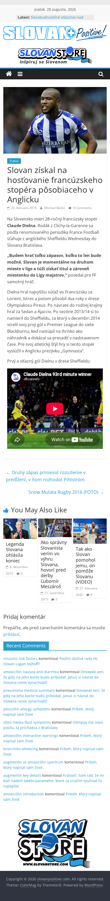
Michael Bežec (55, 208)
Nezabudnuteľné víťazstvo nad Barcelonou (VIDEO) (57, 20)
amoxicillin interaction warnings (30, 735)
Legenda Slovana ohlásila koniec (15, 552)
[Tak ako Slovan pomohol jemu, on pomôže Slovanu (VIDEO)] (90, 521)
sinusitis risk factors (20, 658)
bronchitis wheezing (20, 748)
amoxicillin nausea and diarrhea (31, 671)
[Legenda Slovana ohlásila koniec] (20, 521)
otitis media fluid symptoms (27, 722)
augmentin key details (22, 775)
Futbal (14, 161)
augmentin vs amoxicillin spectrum (33, 762)
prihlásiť (11, 634)
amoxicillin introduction (23, 794)
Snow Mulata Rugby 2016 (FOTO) (66, 492)
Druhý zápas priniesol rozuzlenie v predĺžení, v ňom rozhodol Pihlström (45, 476)
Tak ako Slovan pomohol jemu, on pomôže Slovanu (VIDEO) (85, 565)
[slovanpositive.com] (9, 74)
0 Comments (82, 208)
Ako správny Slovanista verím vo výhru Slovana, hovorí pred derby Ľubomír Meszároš (54, 564)
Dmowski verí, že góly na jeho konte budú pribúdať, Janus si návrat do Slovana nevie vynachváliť (53, 677)
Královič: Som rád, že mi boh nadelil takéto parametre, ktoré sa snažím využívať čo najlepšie (53, 780)
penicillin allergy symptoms (26, 709)
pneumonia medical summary (29, 690)
